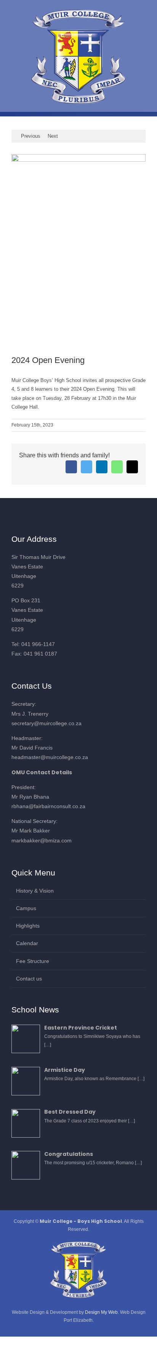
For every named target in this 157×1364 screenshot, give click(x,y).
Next (53, 136)
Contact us (29, 979)
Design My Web (101, 1312)
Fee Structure (32, 961)
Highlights (28, 926)
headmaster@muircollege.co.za (49, 757)
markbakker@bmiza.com (41, 840)
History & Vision (35, 891)
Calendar (27, 943)
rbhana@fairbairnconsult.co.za (48, 806)
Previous (30, 136)
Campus (26, 908)
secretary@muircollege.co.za (46, 723)
